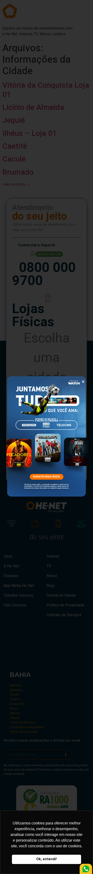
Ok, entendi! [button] (46, 859)
